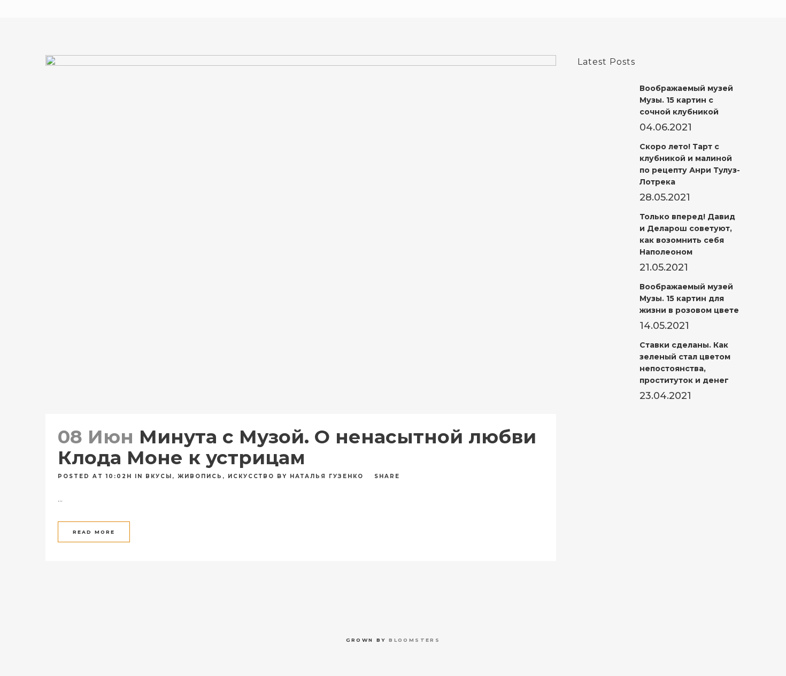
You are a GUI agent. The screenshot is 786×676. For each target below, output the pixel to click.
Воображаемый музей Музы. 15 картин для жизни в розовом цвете (689, 298)
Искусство (251, 476)
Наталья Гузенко (327, 476)
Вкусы (158, 476)
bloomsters (414, 640)
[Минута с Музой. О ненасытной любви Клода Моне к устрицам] (300, 234)
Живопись (200, 476)
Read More (94, 532)
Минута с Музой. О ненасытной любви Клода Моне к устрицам (297, 447)
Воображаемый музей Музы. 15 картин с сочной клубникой (686, 100)
